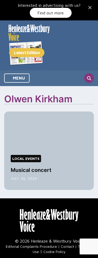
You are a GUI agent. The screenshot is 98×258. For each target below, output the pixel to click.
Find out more (50, 12)
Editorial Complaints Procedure (31, 246)
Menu (18, 78)
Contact (67, 246)
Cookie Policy (54, 251)
